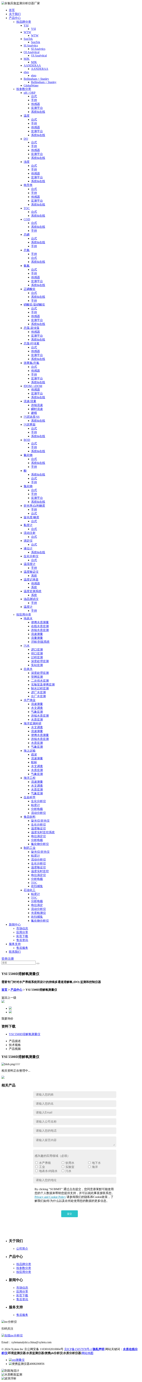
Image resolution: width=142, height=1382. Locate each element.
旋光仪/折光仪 (40, 820)
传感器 (35, 104)
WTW (27, 32)
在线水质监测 (40, 626)
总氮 (27, 250)
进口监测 (37, 649)
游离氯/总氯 (31, 362)
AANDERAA (32, 65)
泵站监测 (37, 665)
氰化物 (28, 455)
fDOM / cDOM (33, 386)
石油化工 (30, 890)
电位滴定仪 (38, 836)
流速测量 (37, 634)
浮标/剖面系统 (40, 641)
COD (27, 219)
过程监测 (37, 657)
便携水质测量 (40, 622)
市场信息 (22, 928)
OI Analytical (31, 52)
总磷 (27, 234)
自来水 (28, 669)
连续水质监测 (40, 630)
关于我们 (15, 14)
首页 (12, 10)
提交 (69, 1213)
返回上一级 (8, 997)
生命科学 (30, 797)
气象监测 (37, 711)
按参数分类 (23, 89)
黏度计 (28, 525)
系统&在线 (38, 111)
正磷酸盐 (30, 289)
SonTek (28, 38)
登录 (4, 958)
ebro (26, 72)
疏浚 (34, 754)
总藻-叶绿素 (31, 343)
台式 (34, 96)
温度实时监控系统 (43, 832)
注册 (11, 958)
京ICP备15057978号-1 (78, 1349)
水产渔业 (30, 700)
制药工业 (30, 847)
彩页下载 (22, 936)
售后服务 (22, 947)
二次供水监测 (40, 680)
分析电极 (37, 809)
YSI (26, 25)
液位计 (28, 548)
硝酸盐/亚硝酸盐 (34, 304)
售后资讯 (22, 940)
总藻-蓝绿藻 (31, 327)
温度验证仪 (31, 571)
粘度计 (35, 805)
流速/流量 (30, 401)
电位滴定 (37, 905)
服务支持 (15, 944)
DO (26, 138)
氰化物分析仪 (40, 844)
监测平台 (37, 107)
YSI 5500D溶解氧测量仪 (24, 1034)
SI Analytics (31, 45)
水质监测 (37, 719)
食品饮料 (30, 816)
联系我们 (15, 951)
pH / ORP (30, 92)
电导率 (28, 185)
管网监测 (37, 676)
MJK (27, 58)
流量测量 (37, 637)
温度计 (28, 606)
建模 (34, 412)
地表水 (28, 618)
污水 (27, 645)
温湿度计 (30, 564)
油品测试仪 (31, 599)
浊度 (27, 161)
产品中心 (15, 17)
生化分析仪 (31, 556)
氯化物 (28, 486)
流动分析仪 (38, 812)
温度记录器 (31, 579)
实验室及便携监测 (43, 684)
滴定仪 (28, 540)
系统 (34, 575)
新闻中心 (15, 924)
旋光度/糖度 (31, 517)
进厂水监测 (38, 692)
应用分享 (22, 932)
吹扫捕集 (37, 886)
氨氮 (27, 265)
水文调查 (37, 707)
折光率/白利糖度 (34, 505)
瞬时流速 (37, 409)
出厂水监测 (38, 696)
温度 (27, 115)
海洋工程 (30, 777)
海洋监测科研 (32, 723)
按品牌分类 (23, 21)
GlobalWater (31, 85)
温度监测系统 (32, 591)
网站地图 (87, 1353)
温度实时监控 (40, 871)
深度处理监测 (40, 661)
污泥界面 (30, 424)
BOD (27, 439)
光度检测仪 (38, 912)
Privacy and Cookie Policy (50, 1196)
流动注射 (30, 532)
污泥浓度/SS (32, 416)
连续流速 (37, 405)
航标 (34, 762)
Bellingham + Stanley (36, 78)
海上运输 (30, 750)
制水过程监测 (40, 688)
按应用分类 (23, 614)
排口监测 (37, 653)
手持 (34, 100)
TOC (27, 208)
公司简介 (22, 1248)
